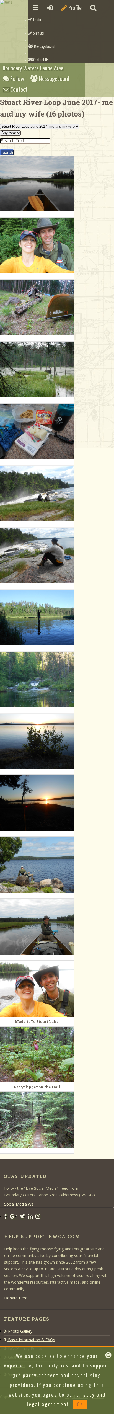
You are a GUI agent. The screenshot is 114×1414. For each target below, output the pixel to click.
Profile (74, 8)
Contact (18, 90)
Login (36, 20)
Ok (80, 1404)
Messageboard (44, 47)
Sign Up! (38, 33)
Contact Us (41, 60)
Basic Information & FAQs (31, 1339)
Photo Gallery (19, 1331)
